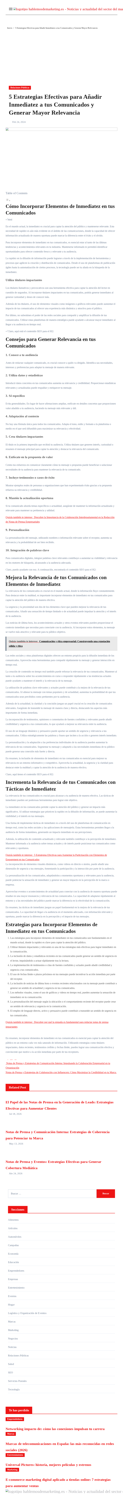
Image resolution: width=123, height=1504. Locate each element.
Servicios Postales (17, 1381)
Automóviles (14, 1236)
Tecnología (14, 1389)
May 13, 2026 (16, 1143)
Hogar (11, 1304)
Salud (11, 1364)
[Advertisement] (61, 53)
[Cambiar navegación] (10, 9)
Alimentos (13, 1219)
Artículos (13, 1228)
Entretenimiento (16, 1287)
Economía (13, 1253)
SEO (10, 1372)
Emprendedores (16, 1270)
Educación (13, 1262)
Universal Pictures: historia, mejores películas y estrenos (48, 1465)
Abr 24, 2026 (15, 1173)
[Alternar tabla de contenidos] (8, 200)
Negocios (13, 1338)
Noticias (12, 1347)
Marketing (13, 1330)
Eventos (12, 1296)
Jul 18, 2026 (15, 1114)
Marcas (12, 1321)
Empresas (13, 1279)
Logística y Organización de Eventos (27, 1313)
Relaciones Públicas (19, 87)
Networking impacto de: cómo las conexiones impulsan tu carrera (55, 1429)
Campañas (13, 1245)
